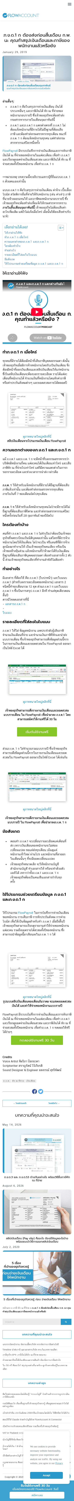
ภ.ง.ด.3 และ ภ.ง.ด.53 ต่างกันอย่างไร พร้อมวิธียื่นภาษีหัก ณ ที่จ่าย (37, 1179)
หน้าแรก (6, 1308)
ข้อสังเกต (9, 259)
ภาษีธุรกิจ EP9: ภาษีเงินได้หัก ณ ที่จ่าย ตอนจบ (24, 1354)
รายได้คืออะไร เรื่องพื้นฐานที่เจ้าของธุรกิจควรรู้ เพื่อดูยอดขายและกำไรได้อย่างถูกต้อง (36, 1404)
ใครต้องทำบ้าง (12, 246)
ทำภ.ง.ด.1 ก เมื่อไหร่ (16, 237)
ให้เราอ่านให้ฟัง (13, 232)
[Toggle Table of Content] (59, 228)
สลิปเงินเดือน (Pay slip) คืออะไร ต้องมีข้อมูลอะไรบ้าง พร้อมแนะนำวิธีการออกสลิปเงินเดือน (37, 1240)
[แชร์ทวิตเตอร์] (41, 1091)
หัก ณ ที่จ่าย (18, 1081)
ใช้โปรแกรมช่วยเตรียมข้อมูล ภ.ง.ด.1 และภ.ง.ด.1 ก (33, 263)
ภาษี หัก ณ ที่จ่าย (21, 1308)
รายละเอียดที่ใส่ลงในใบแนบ (20, 254)
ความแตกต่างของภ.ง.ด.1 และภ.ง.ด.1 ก (26, 241)
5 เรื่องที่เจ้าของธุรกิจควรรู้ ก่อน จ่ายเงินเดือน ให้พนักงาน (37, 1299)
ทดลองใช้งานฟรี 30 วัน (37, 1040)
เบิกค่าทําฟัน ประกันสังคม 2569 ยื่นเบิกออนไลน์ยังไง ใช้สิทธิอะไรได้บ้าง (36, 1413)
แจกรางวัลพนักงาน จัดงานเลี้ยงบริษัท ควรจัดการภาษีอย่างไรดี (31, 1344)
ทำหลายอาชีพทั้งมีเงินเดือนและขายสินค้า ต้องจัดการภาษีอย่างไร (32, 1360)
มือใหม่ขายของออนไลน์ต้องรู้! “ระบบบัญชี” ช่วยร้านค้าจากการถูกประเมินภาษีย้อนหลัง (36, 1395)
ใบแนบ (7, 612)
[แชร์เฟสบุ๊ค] (34, 1091)
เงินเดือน (30, 1081)
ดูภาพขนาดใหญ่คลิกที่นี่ (37, 436)
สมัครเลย (37, 1495)
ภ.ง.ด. (6, 1081)
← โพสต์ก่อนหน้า (20, 1103)
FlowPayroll (10, 150)
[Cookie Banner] (46, 1456)
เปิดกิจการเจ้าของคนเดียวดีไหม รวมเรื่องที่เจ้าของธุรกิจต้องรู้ (30, 1426)
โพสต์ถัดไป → (54, 1103)
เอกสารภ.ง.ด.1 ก (15, 604)
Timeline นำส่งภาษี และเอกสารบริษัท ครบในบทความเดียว (30, 1349)
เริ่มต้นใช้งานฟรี (37, 731)
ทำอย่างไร (10, 250)
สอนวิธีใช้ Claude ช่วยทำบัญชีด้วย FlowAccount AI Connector (32, 1419)
